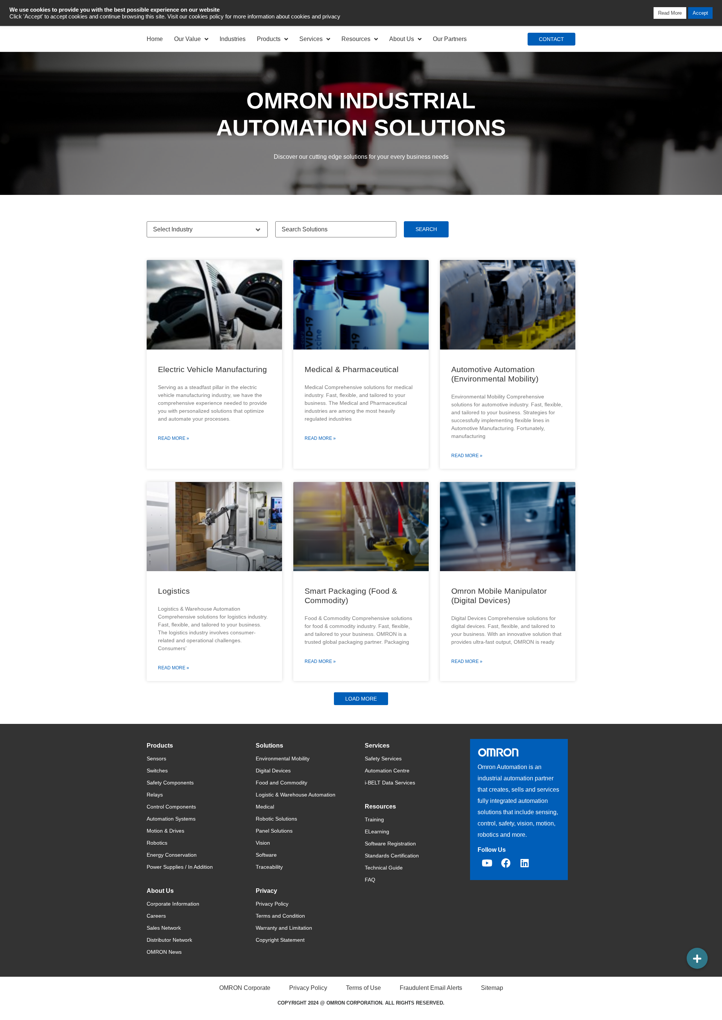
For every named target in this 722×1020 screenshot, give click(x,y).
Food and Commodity (281, 783)
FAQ (370, 880)
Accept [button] (700, 13)
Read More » (173, 438)
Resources (355, 39)
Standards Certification (392, 856)
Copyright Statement (280, 940)
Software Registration (390, 844)
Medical (265, 807)
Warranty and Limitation (284, 928)
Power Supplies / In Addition (180, 867)
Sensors (156, 758)
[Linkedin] (524, 863)
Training (374, 819)
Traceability (269, 867)
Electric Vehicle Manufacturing (212, 369)
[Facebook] (505, 863)
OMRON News (164, 952)
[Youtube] (487, 863)
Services (311, 39)
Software (266, 855)
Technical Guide (384, 868)
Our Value (187, 39)
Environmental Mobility (282, 758)
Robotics (157, 843)
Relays (155, 795)
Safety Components (170, 783)
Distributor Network (169, 940)
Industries (233, 39)
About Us (401, 39)
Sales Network (164, 928)
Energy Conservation (172, 855)
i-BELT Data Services (390, 783)
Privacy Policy (272, 904)
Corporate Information (173, 904)
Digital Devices (273, 771)
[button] (361, 698)
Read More (670, 13)
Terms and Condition (280, 916)
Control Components (171, 807)
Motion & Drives (165, 831)
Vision (263, 843)
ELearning (377, 831)
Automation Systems (171, 819)
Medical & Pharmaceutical (352, 369)
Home (155, 39)
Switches (157, 771)
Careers (156, 916)
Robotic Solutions (276, 819)
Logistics (174, 591)
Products (269, 39)
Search (426, 229)
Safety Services (383, 758)
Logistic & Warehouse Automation (295, 795)
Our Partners (450, 39)
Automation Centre (387, 771)
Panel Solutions (274, 831)
